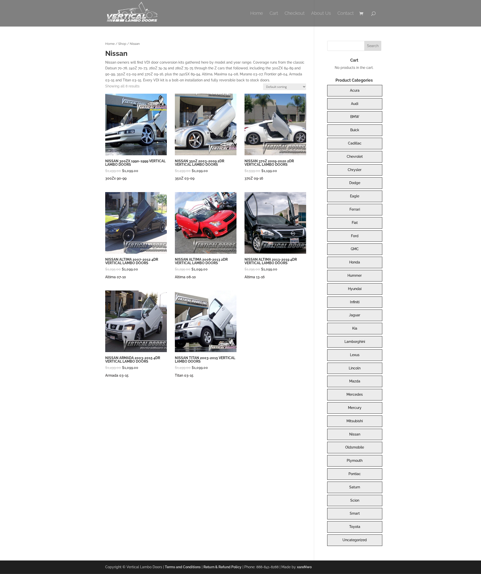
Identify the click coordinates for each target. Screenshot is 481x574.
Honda (354, 262)
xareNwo (304, 567)
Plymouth (355, 461)
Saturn (354, 487)
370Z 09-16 (254, 178)
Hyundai (355, 289)
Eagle (354, 196)
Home (256, 14)
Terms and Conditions (183, 567)
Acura (354, 90)
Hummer (354, 275)
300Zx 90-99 (116, 178)
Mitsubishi (354, 421)
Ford (354, 236)
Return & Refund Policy (222, 567)
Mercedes (354, 394)
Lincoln (354, 368)
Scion (354, 500)
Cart (274, 14)
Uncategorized (354, 540)
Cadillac (355, 143)
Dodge (354, 183)
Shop (122, 44)
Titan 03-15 (184, 375)
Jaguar (354, 315)
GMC (355, 249)
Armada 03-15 (117, 375)
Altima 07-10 (115, 277)
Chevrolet (355, 157)
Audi (354, 104)
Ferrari (354, 209)
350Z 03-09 (184, 178)
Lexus (354, 355)
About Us (321, 14)
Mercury (355, 408)
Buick (354, 130)
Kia (354, 328)
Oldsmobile (354, 447)
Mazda (354, 381)
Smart (355, 513)
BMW (354, 117)
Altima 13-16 (255, 277)
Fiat (355, 223)
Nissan (354, 434)
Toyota (354, 527)
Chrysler (355, 170)
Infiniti (354, 302)
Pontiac (354, 474)
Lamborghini (354, 342)
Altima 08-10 (185, 277)
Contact (345, 14)
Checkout (295, 14)
